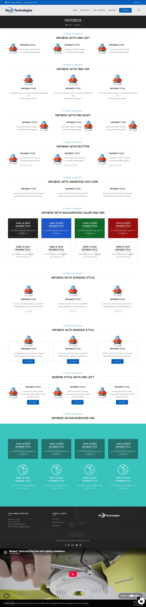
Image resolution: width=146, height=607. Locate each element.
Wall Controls (99, 10)
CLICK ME (28, 311)
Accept (138, 603)
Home (75, 10)
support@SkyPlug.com (21, 527)
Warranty (56, 526)
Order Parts (85, 10)
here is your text (26, 165)
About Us (137, 2)
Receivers (112, 10)
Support (125, 10)
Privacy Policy (57, 522)
